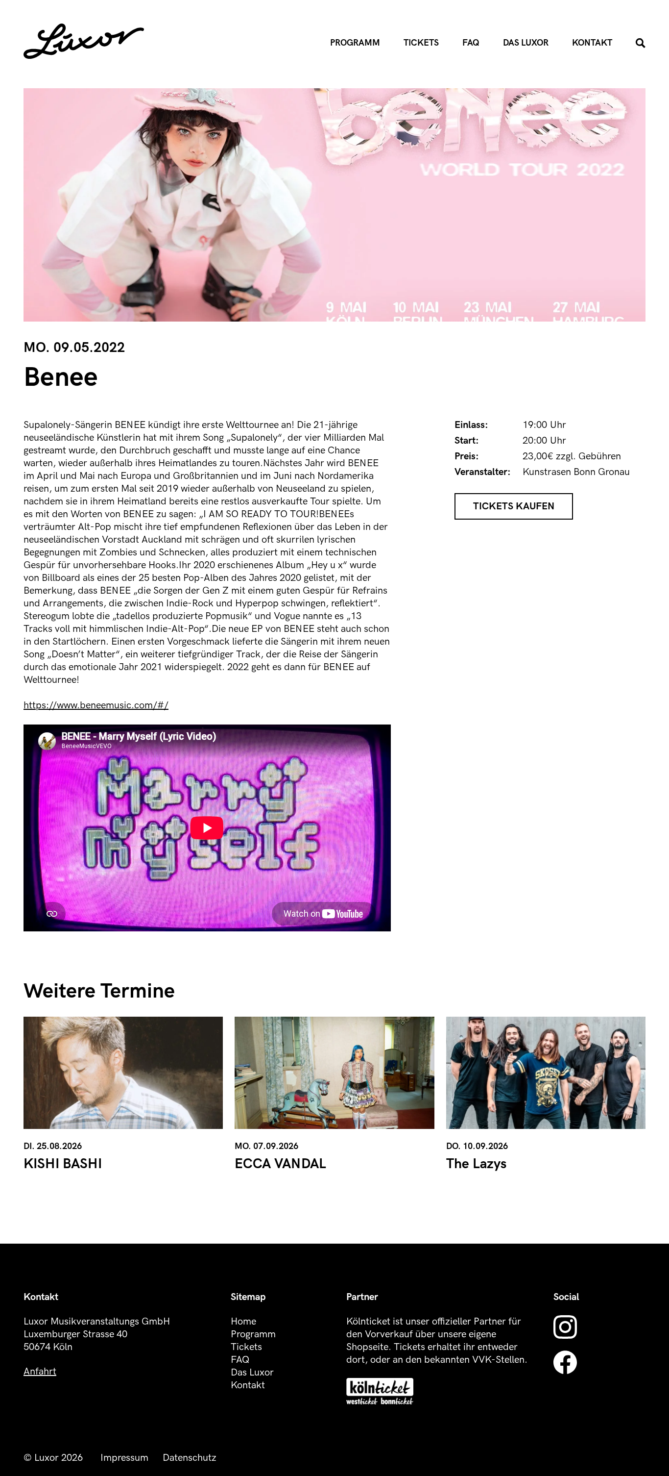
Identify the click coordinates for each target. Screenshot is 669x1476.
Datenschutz (189, 1458)
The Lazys (476, 1164)
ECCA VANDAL (280, 1164)
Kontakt (592, 43)
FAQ (470, 43)
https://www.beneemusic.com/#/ (96, 705)
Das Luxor (526, 43)
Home (243, 1321)
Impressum (124, 1458)
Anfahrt (40, 1371)
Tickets (421, 43)
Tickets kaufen (513, 506)
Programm (355, 43)
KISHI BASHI (63, 1164)
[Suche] (640, 43)
